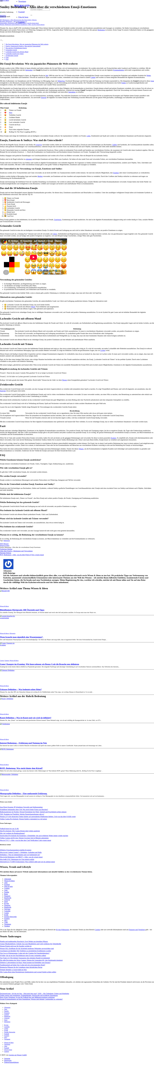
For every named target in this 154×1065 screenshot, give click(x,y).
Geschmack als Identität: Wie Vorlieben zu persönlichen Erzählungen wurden (25, 951)
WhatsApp (61, 81)
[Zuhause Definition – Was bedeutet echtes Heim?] (7, 670)
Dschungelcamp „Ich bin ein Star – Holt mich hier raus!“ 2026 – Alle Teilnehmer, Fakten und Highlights (34, 993)
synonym (39, 145)
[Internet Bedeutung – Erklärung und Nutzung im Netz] (5, 724)
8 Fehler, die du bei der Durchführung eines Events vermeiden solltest (23, 955)
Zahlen (114, 145)
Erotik (6, 915)
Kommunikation (118, 70)
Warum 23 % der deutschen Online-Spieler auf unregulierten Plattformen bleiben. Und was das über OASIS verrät (38, 816)
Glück (55, 234)
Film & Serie (8, 886)
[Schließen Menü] (19, 28)
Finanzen (7, 896)
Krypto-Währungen (62, 930)
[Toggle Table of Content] (1, 41)
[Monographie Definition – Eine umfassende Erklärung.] (9, 774)
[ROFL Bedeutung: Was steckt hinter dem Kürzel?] (7, 749)
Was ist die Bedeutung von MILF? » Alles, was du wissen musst (21, 857)
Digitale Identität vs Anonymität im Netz (13, 970)
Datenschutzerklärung (11, 1062)
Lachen (102, 350)
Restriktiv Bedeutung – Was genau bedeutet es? (13, 21)
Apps (152, 81)
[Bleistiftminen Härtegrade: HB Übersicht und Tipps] (5, 591)
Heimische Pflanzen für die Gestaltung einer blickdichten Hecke (21, 967)
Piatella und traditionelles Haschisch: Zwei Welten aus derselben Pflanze (24, 941)
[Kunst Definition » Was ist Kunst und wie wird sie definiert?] (6, 699)
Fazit (7, 57)
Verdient (7, 926)
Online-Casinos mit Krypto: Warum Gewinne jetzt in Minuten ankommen (24, 838)
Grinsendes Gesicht (11, 50)
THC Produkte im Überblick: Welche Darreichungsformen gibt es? (22, 814)
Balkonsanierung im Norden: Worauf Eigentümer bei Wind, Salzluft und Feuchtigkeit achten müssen (33, 812)
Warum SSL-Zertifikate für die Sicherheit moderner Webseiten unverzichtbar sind (27, 948)
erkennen (29, 159)
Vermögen (7, 924)
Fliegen (64, 380)
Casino (2, 660)
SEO (5, 920)
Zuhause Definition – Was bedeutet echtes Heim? (21, 689)
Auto (6, 890)
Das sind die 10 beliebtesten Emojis (16, 48)
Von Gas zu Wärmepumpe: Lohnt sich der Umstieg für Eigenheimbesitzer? (24, 953)
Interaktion (72, 92)
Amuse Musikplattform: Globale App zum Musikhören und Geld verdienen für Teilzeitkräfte (30, 944)
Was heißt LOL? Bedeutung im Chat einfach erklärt (17, 859)
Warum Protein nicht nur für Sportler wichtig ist (15, 946)
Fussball (7, 884)
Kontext (113, 438)
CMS (6, 922)
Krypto (6, 903)
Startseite (7, 1058)
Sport (6, 901)
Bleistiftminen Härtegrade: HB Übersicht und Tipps (22, 610)
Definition (7, 1022)
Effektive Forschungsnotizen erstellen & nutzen (15, 850)
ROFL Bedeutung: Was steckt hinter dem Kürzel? (21, 768)
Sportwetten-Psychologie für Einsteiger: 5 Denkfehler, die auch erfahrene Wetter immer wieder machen (34, 836)
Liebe (88, 136)
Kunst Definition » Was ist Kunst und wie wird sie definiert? (25, 718)
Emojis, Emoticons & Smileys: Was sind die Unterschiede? (23, 46)
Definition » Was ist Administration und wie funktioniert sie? (20, 855)
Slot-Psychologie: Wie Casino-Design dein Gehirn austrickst (20, 831)
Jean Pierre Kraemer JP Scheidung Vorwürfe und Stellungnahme (21, 807)
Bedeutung (101, 30)
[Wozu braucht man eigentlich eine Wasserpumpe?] (9, 618)
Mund (33, 307)
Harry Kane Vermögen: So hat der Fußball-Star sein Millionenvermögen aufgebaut (27, 997)
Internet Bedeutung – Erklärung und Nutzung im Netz (23, 743)
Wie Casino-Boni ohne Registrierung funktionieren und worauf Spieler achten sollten (28, 972)
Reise (6, 894)
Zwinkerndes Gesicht (12, 55)
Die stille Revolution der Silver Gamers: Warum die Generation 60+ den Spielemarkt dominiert (31, 960)
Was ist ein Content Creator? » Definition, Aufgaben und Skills (21, 852)
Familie (6, 892)
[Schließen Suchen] (31, 15)
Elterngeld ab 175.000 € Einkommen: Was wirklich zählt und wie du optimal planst (27, 862)
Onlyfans (7, 909)
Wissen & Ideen (4, 606)
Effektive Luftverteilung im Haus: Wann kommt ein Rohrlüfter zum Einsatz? (25, 962)
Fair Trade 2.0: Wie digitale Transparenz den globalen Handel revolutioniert (25, 958)
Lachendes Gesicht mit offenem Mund (17, 52)
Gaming (7, 660)
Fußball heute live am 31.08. (9, 829)
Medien (40, 176)
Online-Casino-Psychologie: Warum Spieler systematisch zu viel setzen (23, 819)
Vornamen (7, 1039)
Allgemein (12, 633)
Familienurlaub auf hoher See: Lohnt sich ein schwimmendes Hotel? (22, 965)
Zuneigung (57, 220)
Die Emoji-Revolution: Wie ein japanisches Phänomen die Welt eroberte (27, 44)
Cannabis (7, 911)
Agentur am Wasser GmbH (18, 1055)
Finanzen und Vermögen (137, 930)
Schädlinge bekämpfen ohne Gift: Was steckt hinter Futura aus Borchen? (24, 809)
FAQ (7, 59)
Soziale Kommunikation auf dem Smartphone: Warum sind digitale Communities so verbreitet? (31, 999)
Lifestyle (7, 900)
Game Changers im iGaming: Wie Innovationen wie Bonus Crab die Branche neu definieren (39, 664)
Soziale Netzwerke (10, 917)
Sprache (43, 97)
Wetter (148, 75)
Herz (10, 113)
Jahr (46, 75)
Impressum (7, 1060)
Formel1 (7, 918)
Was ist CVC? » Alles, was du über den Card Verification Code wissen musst (25, 840)
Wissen (81, 449)
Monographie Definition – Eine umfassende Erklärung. (23, 793)
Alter (6, 883)
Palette (123, 83)
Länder (93, 77)
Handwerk (7, 898)
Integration (28, 70)
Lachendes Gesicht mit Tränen (15, 53)
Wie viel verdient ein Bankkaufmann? (12, 833)
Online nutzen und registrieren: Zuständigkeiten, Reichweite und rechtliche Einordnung (29, 995)
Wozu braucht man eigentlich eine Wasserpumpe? (22, 637)
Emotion (116, 173)
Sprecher (3, 391)
